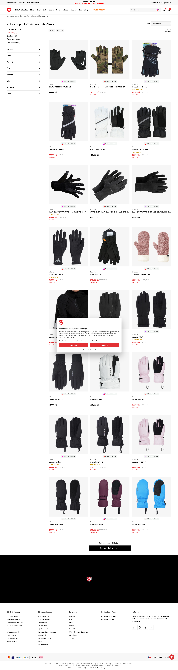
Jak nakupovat (12, 629)
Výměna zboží (43, 629)
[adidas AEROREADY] (68, 246)
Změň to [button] (168, 657)
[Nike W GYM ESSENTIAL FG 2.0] (68, 59)
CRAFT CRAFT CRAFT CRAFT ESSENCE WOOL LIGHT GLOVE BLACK (151, 212)
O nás (71, 620)
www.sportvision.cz (78, 668)
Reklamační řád (12, 641)
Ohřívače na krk (14, 43)
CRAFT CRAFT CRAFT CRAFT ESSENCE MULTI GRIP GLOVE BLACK (109, 212)
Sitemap (72, 638)
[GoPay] (19, 657)
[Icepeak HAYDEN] (151, 371)
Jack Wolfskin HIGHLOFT (141, 274)
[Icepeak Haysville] (109, 497)
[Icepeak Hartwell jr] (68, 371)
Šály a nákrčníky (14, 39)
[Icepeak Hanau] (109, 246)
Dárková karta (43, 644)
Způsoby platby (43, 616)
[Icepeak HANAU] (151, 309)
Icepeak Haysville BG (56, 524)
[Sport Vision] (9, 10)
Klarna (40, 641)
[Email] (151, 627)
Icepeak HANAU (138, 337)
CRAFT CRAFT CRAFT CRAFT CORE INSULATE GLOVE (67, 212)
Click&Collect (42, 623)
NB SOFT (91, 668)
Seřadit (147, 23)
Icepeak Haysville (96, 524)
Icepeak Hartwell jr (56, 399)
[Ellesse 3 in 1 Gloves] (151, 59)
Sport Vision (11, 16)
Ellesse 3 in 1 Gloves (139, 87)
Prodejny (72, 616)
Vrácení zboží (42, 626)
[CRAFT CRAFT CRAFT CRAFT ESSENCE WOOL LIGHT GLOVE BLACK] (151, 184)
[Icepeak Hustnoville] (68, 309)
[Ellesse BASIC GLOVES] (109, 121)
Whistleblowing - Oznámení (78, 632)
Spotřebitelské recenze (15, 626)
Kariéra (71, 626)
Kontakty (72, 629)
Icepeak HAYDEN (138, 399)
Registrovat (167, 3)
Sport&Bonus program (108, 616)
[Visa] (13, 657)
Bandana (12, 36)
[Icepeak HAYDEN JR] (151, 434)
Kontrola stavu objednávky (47, 632)
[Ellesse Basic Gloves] (68, 121)
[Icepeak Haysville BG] (68, 497)
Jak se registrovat (13, 632)
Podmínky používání (13, 620)
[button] (28, 9)
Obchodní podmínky (13, 616)
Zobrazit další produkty (109, 548)
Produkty (19, 16)
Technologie (42, 635)
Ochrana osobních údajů (15, 623)
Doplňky (26, 16)
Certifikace (73, 635)
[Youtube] (145, 627)
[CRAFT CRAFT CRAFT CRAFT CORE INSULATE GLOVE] (68, 184)
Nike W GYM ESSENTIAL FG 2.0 (60, 87)
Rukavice (12, 33)
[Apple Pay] (34, 657)
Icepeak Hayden (96, 399)
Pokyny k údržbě (12, 638)
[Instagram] (140, 627)
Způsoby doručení (44, 620)
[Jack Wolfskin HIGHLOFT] (151, 246)
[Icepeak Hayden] (109, 371)
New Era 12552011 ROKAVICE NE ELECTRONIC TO (108, 87)
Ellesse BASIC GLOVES (98, 149)
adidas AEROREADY (56, 274)
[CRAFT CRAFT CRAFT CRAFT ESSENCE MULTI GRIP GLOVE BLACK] (109, 184)
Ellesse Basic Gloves (56, 149)
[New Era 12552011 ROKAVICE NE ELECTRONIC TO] (109, 59)
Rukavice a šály (36, 16)
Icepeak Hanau (95, 274)
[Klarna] (41, 657)
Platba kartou (11, 635)
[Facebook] (134, 627)
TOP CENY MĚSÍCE (89, 2)
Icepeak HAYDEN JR (139, 462)
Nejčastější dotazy (44, 638)
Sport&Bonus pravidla (107, 620)
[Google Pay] (26, 657)
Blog (71, 623)
